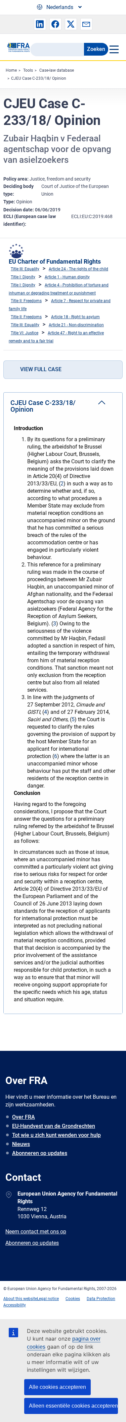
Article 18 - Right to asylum (75, 317)
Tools (28, 70)
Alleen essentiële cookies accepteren (73, 1406)
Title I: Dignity (23, 277)
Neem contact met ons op (35, 1231)
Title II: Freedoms (26, 300)
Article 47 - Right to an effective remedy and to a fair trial (56, 337)
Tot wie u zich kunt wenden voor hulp (56, 1135)
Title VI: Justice (24, 333)
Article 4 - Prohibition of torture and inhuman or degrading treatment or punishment (59, 289)
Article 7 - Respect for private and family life (60, 304)
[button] (40, 24)
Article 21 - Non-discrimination (76, 325)
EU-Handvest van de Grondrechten (53, 1126)
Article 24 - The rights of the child (78, 269)
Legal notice (48, 1298)
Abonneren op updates (39, 1153)
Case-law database (56, 70)
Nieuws (21, 1144)
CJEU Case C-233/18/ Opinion (38, 78)
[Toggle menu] (113, 49)
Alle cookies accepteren (57, 1387)
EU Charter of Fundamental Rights (55, 261)
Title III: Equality (25, 269)
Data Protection (101, 1298)
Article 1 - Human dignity (67, 277)
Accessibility (14, 1305)
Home (11, 70)
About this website (20, 1298)
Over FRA (23, 1117)
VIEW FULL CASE (40, 369)
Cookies (73, 1298)
